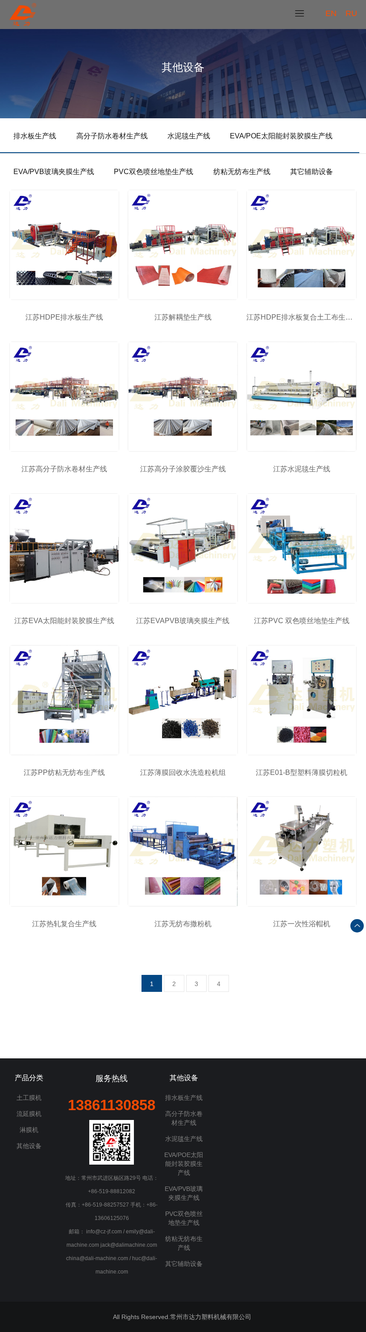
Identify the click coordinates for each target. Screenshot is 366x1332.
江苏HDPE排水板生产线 (64, 317)
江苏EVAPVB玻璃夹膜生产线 (182, 620)
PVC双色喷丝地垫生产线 (153, 171)
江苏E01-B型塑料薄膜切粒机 (301, 772)
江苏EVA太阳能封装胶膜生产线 (64, 620)
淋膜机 (29, 1129)
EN (331, 13)
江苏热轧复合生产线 (64, 924)
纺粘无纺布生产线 (241, 171)
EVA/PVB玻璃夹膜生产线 (53, 171)
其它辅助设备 (311, 171)
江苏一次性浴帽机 (301, 924)
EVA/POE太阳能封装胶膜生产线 (281, 136)
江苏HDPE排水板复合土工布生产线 (301, 317)
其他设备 (29, 1145)
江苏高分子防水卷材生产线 (64, 469)
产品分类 (29, 1078)
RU (351, 13)
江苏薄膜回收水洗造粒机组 (183, 772)
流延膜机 (29, 1113)
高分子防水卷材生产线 (112, 136)
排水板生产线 (34, 136)
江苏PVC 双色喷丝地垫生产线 (301, 620)
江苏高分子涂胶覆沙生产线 (183, 469)
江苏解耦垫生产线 (183, 317)
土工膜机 (29, 1097)
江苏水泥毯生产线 (301, 469)
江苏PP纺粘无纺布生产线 (64, 772)
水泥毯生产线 (188, 136)
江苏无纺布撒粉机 (183, 924)
